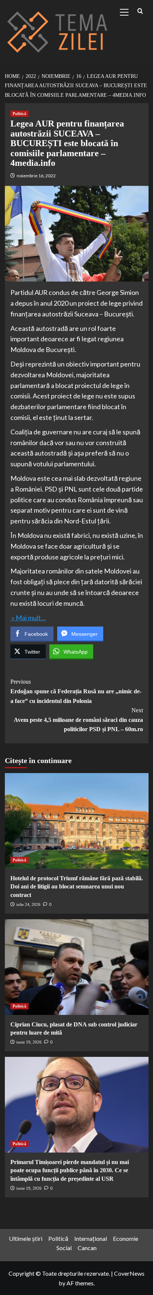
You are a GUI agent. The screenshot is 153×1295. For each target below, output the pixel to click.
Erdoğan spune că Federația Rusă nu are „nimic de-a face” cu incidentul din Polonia (75, 691)
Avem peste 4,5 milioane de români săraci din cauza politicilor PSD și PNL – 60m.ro (78, 719)
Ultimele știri (25, 1238)
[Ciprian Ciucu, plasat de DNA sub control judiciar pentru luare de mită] (77, 967)
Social (64, 1247)
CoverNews (129, 1273)
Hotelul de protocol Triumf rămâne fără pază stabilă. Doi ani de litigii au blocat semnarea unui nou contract (76, 886)
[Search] (140, 11)
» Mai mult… (28, 618)
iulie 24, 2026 (28, 904)
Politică (19, 113)
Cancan (87, 1247)
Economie (125, 1238)
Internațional (90, 1238)
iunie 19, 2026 (29, 1042)
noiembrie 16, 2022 (36, 175)
